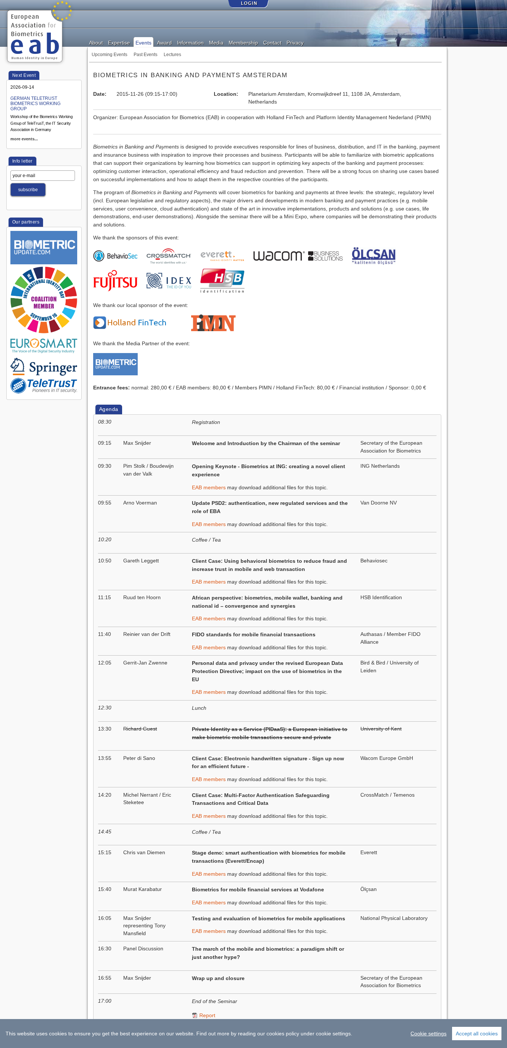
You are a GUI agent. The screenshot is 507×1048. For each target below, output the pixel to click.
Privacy (295, 42)
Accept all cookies (477, 1033)
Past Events (145, 54)
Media (216, 42)
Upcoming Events (109, 54)
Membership (243, 42)
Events (143, 42)
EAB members (209, 487)
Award (164, 42)
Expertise (119, 42)
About (96, 42)
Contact (272, 42)
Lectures (172, 54)
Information (190, 42)
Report (207, 1015)
